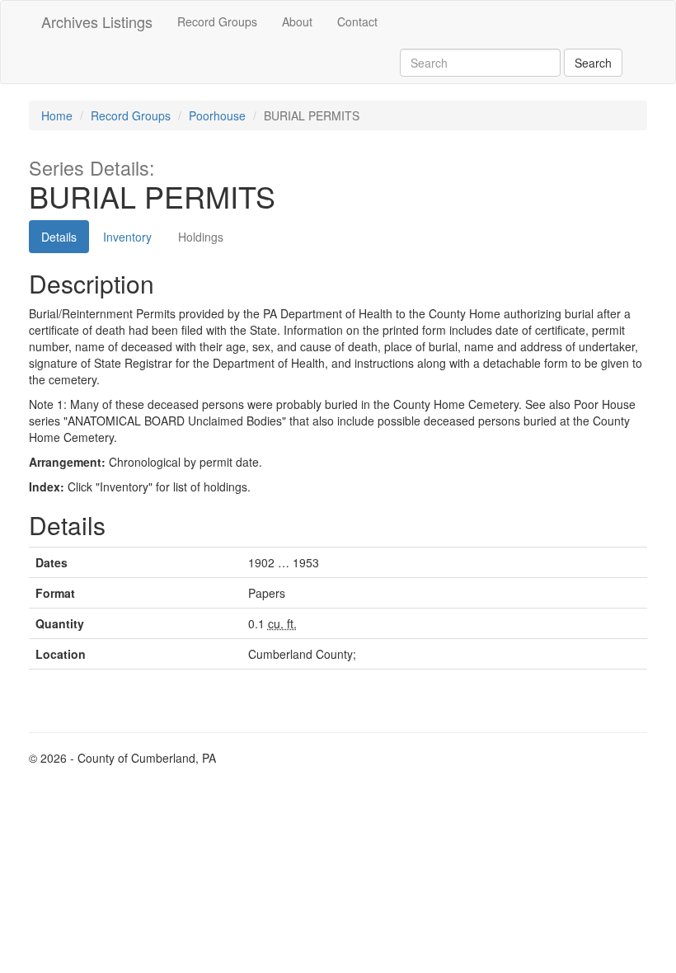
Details (59, 236)
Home (57, 115)
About (297, 21)
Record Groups (217, 21)
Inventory (127, 236)
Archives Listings (97, 21)
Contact (357, 21)
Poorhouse (217, 115)
